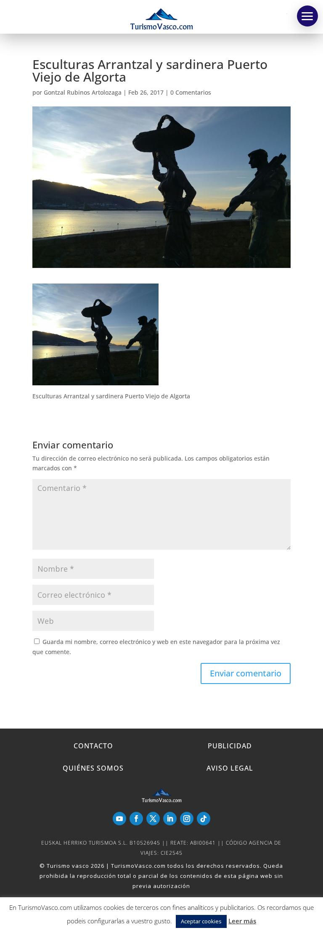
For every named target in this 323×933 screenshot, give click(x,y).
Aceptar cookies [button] (201, 921)
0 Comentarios (190, 92)
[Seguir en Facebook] (136, 818)
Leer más (242, 921)
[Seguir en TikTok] (203, 818)
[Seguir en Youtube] (119, 818)
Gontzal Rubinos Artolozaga (83, 92)
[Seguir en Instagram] (186, 818)
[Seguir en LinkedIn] (170, 818)
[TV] (307, 16)
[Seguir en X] (153, 818)
